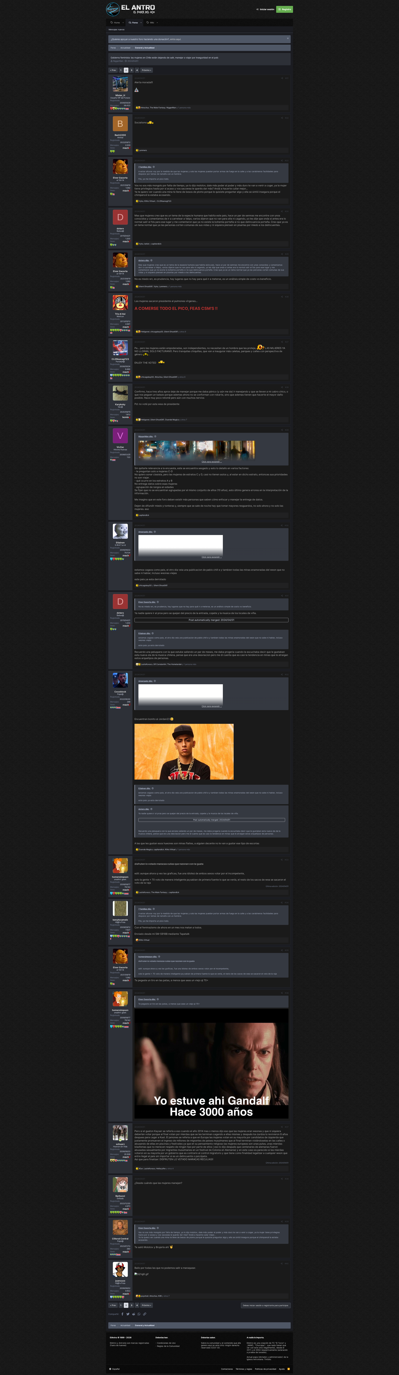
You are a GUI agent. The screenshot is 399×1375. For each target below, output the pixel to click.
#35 (286, 950)
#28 (286, 387)
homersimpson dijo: (147, 956)
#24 (286, 211)
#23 (286, 160)
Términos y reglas (244, 1369)
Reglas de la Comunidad (168, 1346)
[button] (123, 22)
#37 (286, 1127)
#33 (286, 860)
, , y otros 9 (163, 331)
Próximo (145, 70)
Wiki (152, 22)
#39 (286, 1221)
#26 (286, 297)
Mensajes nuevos (117, 29)
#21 (286, 78)
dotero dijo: (143, 260)
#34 (286, 902)
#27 (286, 342)
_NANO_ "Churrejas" (256, 1345)
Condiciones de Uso (166, 1343)
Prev (114, 70)
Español (116, 1369)
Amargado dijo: (145, 532)
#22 (286, 118)
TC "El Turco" (278, 1343)
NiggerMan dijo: (145, 436)
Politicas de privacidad (265, 1369)
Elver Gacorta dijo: (147, 602)
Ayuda (282, 1369)
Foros (135, 22)
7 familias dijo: (145, 167)
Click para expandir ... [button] (212, 462)
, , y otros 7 (164, 419)
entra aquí (175, 39)
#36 (286, 993)
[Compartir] (282, 78)
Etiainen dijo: (144, 633)
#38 (286, 1179)
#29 (286, 430)
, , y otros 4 (156, 1168)
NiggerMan (118, 61)
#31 (286, 595)
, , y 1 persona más (166, 107)
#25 (286, 254)
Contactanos (227, 1369)
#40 (286, 1263)
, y (155, 201)
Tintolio (267, 1359)
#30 (286, 525)
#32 (286, 674)
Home (117, 22)
